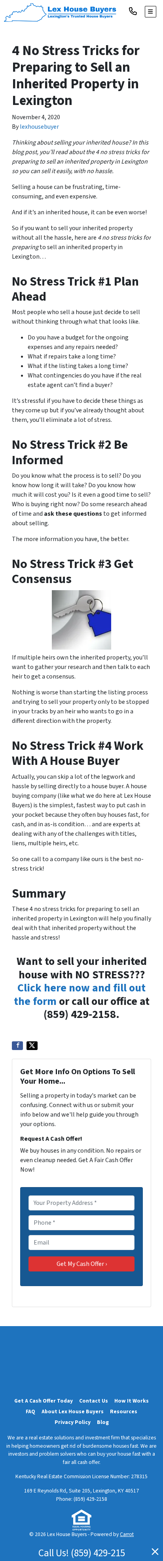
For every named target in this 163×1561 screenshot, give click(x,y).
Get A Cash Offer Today (43, 1401)
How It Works (131, 1401)
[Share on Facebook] (17, 1045)
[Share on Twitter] (32, 1045)
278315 (139, 1476)
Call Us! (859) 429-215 (81, 1553)
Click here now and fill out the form (80, 994)
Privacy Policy (73, 1422)
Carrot (127, 1534)
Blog (103, 1422)
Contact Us (93, 1401)
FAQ (30, 1411)
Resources (123, 1411)
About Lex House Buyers (73, 1411)
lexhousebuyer (39, 126)
